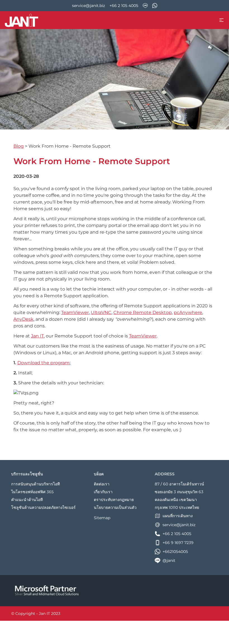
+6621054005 (175, 551)
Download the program (43, 362)
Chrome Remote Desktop (142, 312)
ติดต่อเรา (101, 484)
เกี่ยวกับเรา (103, 491)
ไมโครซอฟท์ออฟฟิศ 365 (32, 491)
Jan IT (37, 336)
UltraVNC (101, 312)
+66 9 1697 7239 (178, 542)
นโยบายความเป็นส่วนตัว (115, 507)
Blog (18, 146)
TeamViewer (75, 312)
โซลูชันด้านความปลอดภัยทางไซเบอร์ (43, 507)
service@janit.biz (88, 5)
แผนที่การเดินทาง (178, 515)
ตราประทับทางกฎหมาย (114, 499)
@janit (169, 560)
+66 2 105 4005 (123, 5)
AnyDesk (23, 319)
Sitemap (102, 517)
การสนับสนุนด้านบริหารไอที (35, 484)
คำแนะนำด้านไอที (27, 499)
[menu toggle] (221, 20)
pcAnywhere (188, 312)
